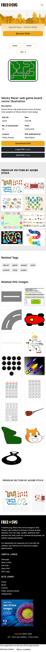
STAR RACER (32, 373)
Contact (4, 588)
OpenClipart (30, 137)
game (15, 265)
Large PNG (23, 149)
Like (23, 52)
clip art (6, 265)
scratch (6, 270)
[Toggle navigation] (42, 5)
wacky (23, 270)
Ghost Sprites (9, 350)
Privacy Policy (33, 637)
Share (14, 46)
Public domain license (10, 591)
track (15, 270)
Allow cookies (23, 649)
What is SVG (6, 562)
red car (30, 327)
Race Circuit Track (11, 443)
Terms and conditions (19, 637)
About (3, 585)
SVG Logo (5, 571)
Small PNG (23, 155)
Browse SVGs (23, 33)
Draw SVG (5, 568)
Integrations (6, 594)
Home (3, 582)
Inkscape (5, 559)
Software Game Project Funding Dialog (34, 301)
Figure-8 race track (11, 464)
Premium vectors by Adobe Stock (19, 171)
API (9, 637)
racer (33, 265)
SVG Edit (5, 565)
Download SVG (23, 143)
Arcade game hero (34, 350)
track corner (9, 327)
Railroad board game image (34, 395)
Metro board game (11, 395)
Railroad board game (11, 418)
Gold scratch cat (33, 443)
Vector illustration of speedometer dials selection (11, 370)
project (24, 265)
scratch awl (31, 419)
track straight (9, 304)
